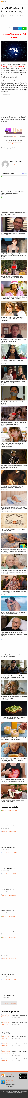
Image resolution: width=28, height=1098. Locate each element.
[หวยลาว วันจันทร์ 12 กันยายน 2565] (6, 1054)
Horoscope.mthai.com (14, 143)
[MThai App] (3, 1075)
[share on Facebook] (15, 28)
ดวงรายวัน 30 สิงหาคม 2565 (8, 995)
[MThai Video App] (3, 1082)
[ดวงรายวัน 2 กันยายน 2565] (14, 946)
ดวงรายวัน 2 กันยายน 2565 (7, 953)
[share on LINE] (24, 28)
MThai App (9, 1074)
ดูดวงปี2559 (12, 147)
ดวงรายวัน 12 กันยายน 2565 (8, 847)
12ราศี (4, 147)
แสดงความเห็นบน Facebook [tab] (9, 1003)
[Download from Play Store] (23, 1075)
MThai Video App (9, 1082)
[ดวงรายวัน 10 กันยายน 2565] (14, 861)
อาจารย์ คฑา (15, 137)
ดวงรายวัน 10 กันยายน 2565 (8, 868)
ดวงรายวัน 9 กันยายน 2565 (7, 889)
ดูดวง (8, 147)
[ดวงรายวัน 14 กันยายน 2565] (6, 1018)
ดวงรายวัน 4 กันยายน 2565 (7, 932)
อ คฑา (17, 147)
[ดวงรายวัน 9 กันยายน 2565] (14, 882)
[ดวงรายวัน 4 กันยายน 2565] (14, 925)
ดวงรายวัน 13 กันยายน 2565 (8, 826)
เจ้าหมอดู (7, 16)
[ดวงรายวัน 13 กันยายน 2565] (6, 1025)
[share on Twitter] (20, 28)
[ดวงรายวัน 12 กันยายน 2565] (14, 840)
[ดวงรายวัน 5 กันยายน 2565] (14, 904)
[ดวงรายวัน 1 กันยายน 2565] (14, 967)
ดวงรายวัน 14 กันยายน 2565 (19, 1015)
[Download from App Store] (23, 1078)
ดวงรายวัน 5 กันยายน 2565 (7, 911)
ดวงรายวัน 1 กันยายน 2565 (7, 974)
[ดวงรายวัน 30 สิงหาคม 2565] (14, 988)
